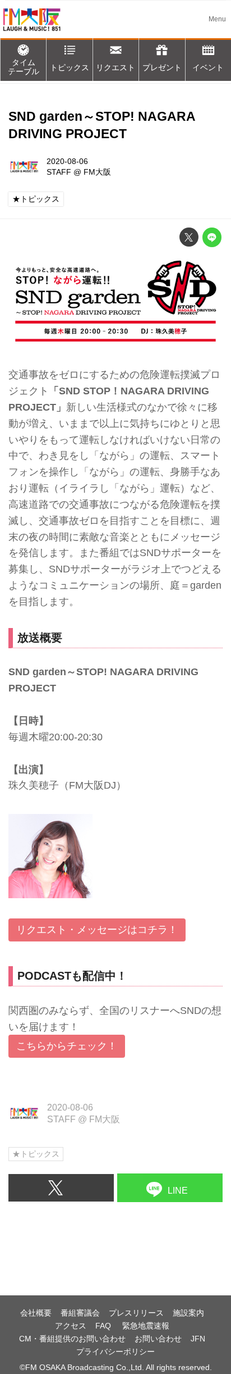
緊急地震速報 (145, 1325)
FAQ (104, 1325)
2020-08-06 (67, 161)
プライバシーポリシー (115, 1351)
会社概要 (36, 1312)
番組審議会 (80, 1312)
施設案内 (188, 1312)
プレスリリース (136, 1312)
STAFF (59, 171)
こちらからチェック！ (66, 1046)
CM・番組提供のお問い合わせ (72, 1338)
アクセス (70, 1325)
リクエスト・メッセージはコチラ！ (97, 929)
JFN (198, 1338)
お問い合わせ (158, 1338)
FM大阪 (97, 171)
